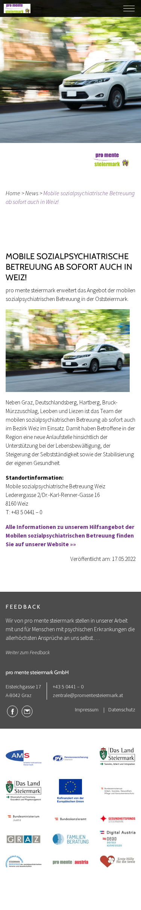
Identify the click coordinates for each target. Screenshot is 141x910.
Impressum (87, 709)
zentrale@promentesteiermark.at (88, 695)
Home (13, 193)
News (31, 193)
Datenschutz (121, 709)
